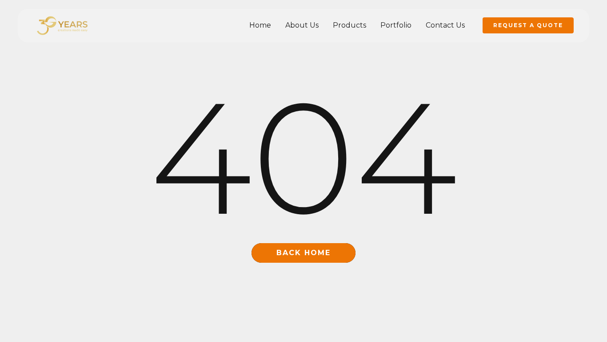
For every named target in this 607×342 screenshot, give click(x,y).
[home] (62, 25)
